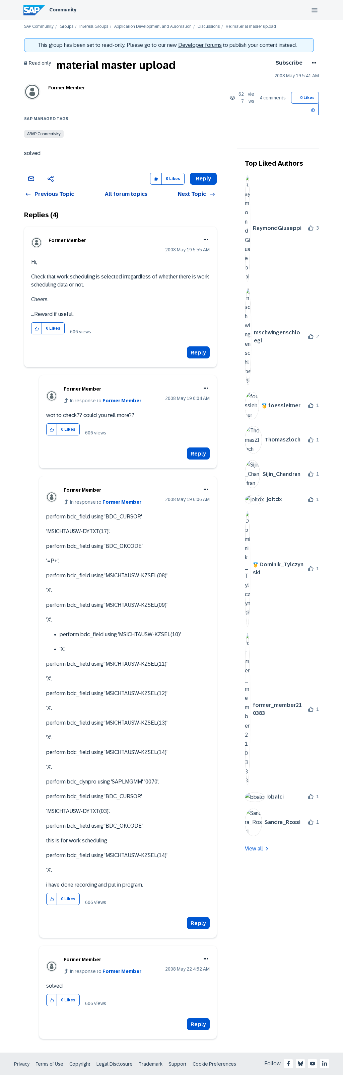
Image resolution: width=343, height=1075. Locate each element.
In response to (105, 400)
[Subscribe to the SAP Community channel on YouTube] (312, 1063)
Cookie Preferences (214, 1064)
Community (62, 9)
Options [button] (312, 63)
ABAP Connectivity (44, 134)
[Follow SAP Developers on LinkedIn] (324, 1063)
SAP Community (39, 26)
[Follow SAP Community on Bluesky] (300, 1063)
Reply (198, 352)
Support (177, 1064)
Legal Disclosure (114, 1064)
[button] (313, 109)
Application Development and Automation (153, 26)
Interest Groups (93, 26)
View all (254, 848)
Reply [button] (203, 178)
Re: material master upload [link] (251, 26)
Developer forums (200, 45)
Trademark (150, 1064)
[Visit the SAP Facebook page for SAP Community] (288, 1063)
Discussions (209, 26)
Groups (66, 26)
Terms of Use (49, 1064)
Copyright (79, 1064)
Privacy (21, 1064)
